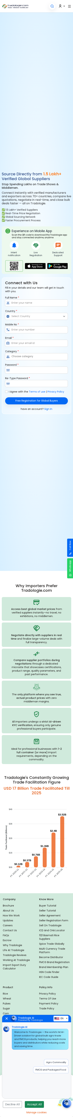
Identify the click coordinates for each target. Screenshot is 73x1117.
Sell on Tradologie (50, 925)
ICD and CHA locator (52, 930)
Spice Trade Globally (51, 944)
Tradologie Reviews (14, 955)
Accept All (34, 1104)
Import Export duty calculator (14, 966)
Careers (8, 925)
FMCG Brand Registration (54, 962)
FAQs (6, 935)
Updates (8, 920)
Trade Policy (46, 1008)
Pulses (6, 1003)
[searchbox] (39, 356)
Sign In (48, 409)
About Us (8, 910)
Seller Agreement (50, 915)
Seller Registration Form (53, 920)
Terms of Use (47, 998)
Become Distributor (51, 957)
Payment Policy (48, 1003)
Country (11, 311)
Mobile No (12, 324)
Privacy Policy (55, 391)
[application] (36, 844)
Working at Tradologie (16, 960)
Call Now (70, 545)
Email (9, 338)
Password (12, 365)
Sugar (6, 1008)
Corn (6, 1013)
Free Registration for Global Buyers (36, 400)
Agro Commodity (56, 1062)
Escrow (7, 940)
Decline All (12, 1104)
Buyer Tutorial (47, 905)
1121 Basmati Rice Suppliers (49, 937)
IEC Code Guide (48, 977)
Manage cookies (36, 1112)
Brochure (8, 905)
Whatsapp (70, 566)
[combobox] (36, 356)
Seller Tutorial (47, 910)
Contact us (10, 930)
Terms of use (37, 391)
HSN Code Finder (49, 972)
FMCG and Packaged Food (50, 1069)
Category (12, 351)
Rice (5, 993)
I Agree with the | (36, 391)
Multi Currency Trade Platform (52, 950)
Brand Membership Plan (53, 967)
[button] (52, 6)
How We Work (11, 915)
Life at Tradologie (13, 950)
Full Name (12, 297)
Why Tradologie (12, 945)
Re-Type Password (17, 378)
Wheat (7, 998)
